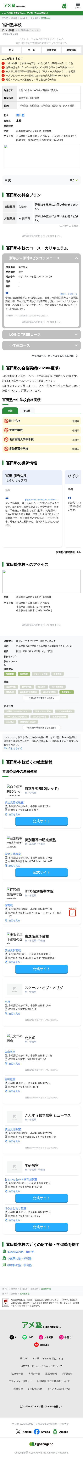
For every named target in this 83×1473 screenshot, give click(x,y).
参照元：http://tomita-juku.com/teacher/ (42, 499)
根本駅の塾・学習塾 (19, 1265)
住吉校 (9, 905)
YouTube (44, 1344)
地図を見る (14, 814)
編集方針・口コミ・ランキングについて (41, 1366)
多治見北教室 (13, 854)
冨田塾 (20, 115)
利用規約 (67, 1373)
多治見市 (24, 18)
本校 (7, 1001)
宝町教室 (10, 1079)
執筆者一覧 (17, 1373)
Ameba (27, 1432)
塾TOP (5, 18)
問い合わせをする (13, 748)
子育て (67, 1337)
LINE (30, 1337)
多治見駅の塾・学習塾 (20, 1252)
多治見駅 (34, 18)
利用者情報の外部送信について (53, 1381)
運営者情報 (51, 1373)
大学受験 (48, 1337)
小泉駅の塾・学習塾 (19, 1258)
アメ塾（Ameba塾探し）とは (47, 1358)
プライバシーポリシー (20, 1381)
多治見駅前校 (13, 950)
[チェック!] (73, 913)
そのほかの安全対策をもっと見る (41, 727)
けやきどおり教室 (15, 1208)
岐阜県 (14, 18)
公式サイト (41, 820)
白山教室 (10, 1051)
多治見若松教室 (14, 802)
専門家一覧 (34, 1373)
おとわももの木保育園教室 (21, 1179)
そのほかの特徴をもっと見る (41, 697)
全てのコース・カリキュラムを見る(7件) (53, 356)
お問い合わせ (35, 1388)
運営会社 (18, 1388)
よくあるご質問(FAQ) (58, 1388)
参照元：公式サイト (69, 294)
